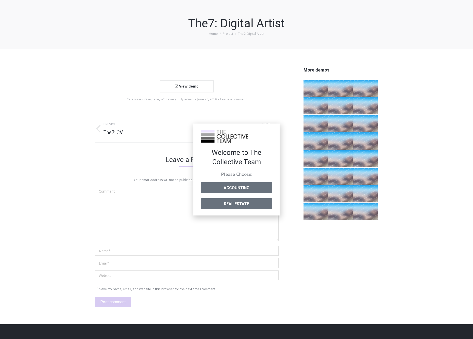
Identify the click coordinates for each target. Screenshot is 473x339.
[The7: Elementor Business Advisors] (340, 123)
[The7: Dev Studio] (365, 194)
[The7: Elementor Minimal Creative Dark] (316, 176)
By (187, 99)
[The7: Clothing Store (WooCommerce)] (365, 106)
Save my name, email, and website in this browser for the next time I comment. (157, 289)
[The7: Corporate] (316, 141)
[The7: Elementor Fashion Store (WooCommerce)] (316, 88)
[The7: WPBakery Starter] (365, 159)
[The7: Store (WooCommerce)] (316, 159)
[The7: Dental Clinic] (365, 176)
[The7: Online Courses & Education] (340, 88)
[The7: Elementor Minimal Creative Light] (316, 106)
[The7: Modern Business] (340, 194)
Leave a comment (233, 99)
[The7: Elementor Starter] (340, 159)
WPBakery (168, 99)
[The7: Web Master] (340, 211)
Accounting (236, 187)
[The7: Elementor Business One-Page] (340, 106)
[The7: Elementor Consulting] (316, 123)
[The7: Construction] (316, 211)
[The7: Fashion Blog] (365, 123)
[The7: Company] (340, 141)
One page (151, 99)
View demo (188, 86)
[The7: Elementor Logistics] (365, 88)
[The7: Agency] (365, 141)
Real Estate (236, 203)
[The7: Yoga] (316, 194)
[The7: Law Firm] (365, 211)
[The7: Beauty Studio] (340, 176)
